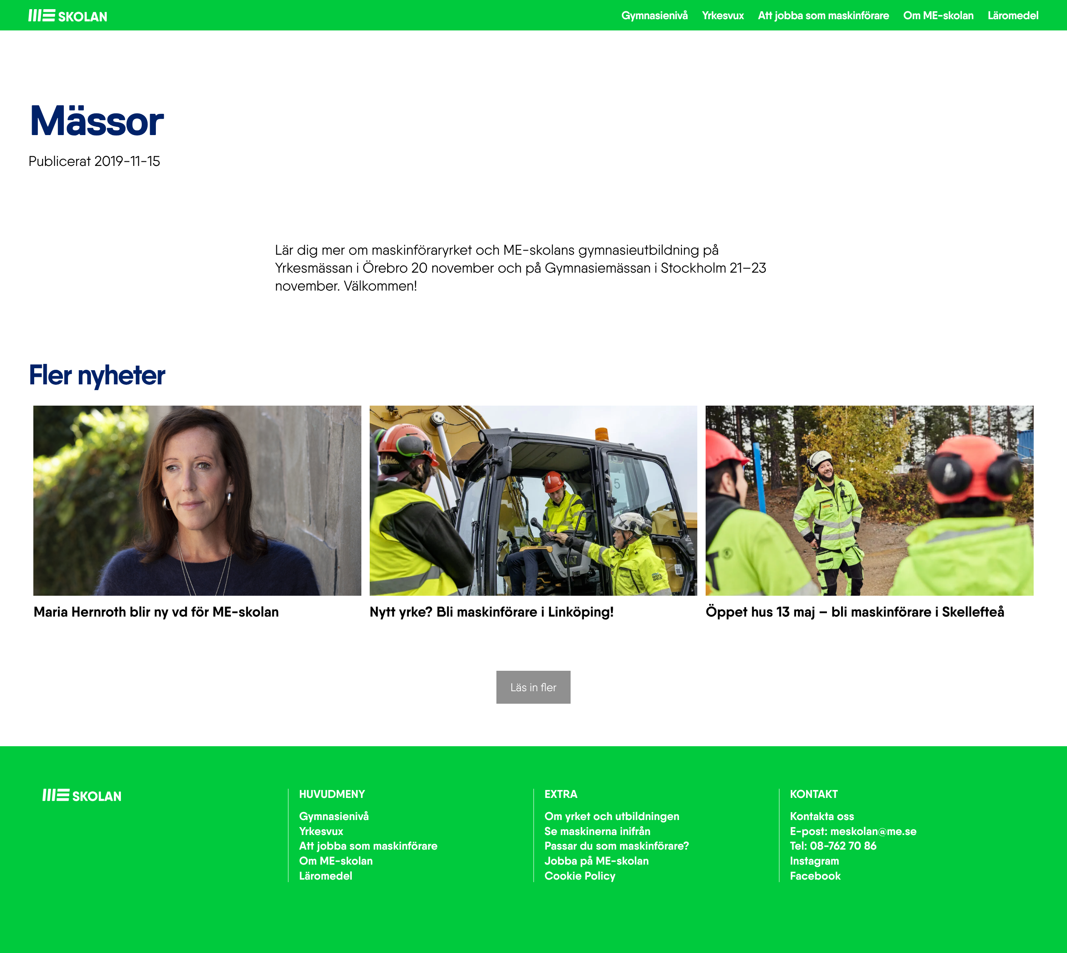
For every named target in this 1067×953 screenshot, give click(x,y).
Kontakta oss (822, 816)
